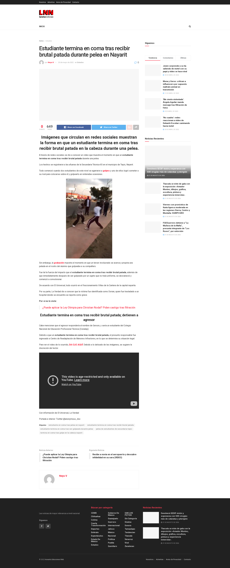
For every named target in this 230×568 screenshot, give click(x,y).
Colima (94, 520)
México (111, 532)
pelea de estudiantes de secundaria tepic (114, 429)
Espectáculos (97, 536)
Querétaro (112, 546)
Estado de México (95, 540)
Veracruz (129, 539)
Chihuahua (95, 516)
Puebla (111, 543)
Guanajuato (113, 518)
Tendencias (130, 532)
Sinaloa (128, 522)
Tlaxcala (128, 536)
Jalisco (111, 529)
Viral (127, 543)
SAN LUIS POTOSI (129, 514)
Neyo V (51, 62)
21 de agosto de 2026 (156, 175)
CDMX (94, 513)
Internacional (114, 525)
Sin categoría (131, 518)
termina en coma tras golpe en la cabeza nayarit (61, 433)
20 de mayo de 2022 (66, 62)
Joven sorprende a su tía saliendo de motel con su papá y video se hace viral (175, 69)
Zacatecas (129, 546)
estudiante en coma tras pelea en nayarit (66, 425)
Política (111, 539)
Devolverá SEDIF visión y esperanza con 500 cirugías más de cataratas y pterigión (174, 516)
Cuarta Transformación (98, 524)
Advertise (51, 2)
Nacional (112, 536)
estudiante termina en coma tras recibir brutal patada (110, 425)
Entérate (94, 532)
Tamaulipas (130, 529)
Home (41, 41)
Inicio (42, 26)
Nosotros (42, 2)
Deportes (95, 529)
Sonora (128, 525)
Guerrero (112, 522)
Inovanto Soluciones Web (54, 559)
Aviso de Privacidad (63, 2)
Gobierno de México (113, 514)
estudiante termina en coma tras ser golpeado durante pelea (66, 429)
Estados (49, 41)
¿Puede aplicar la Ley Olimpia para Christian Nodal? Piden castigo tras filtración (88, 307)
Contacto (75, 2)
